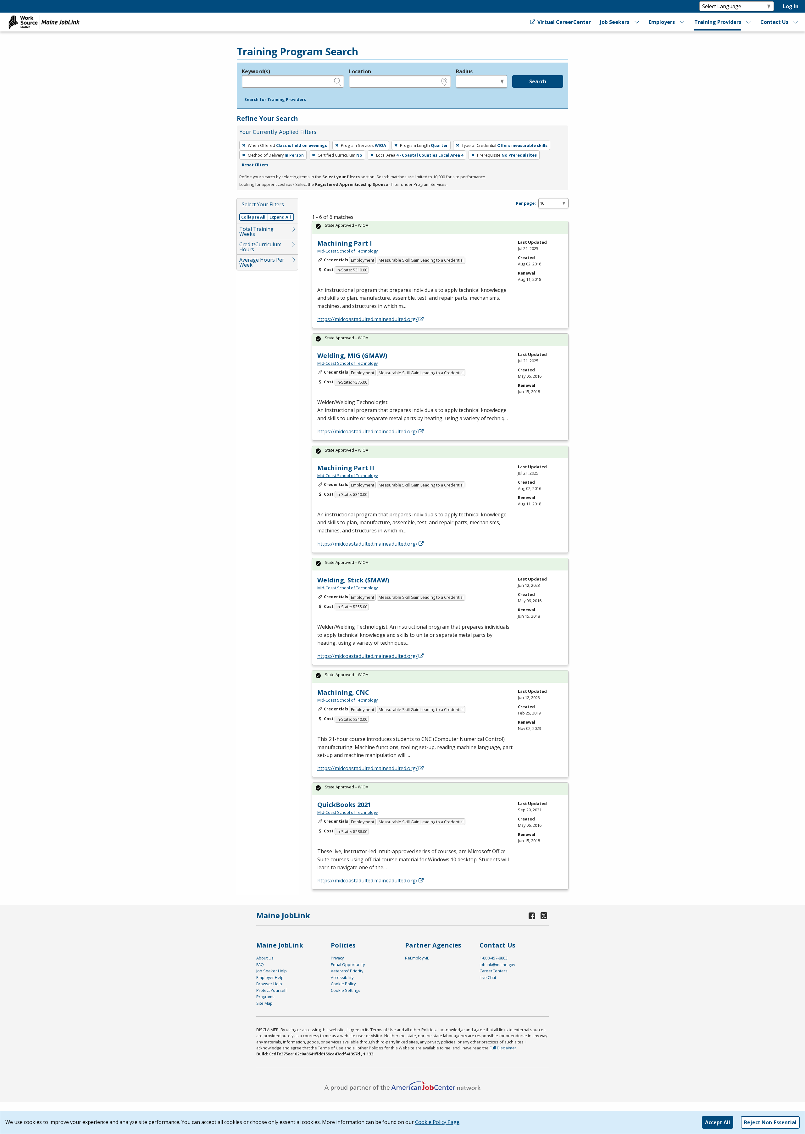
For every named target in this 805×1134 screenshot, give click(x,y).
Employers (662, 22)
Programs (265, 996)
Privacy (337, 958)
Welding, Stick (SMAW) (353, 580)
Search (537, 81)
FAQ (260, 964)
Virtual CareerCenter (563, 22)
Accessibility (342, 977)
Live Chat (488, 977)
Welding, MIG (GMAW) (352, 355)
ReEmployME (417, 958)
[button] (275, 99)
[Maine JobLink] (44, 22)
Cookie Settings (345, 990)
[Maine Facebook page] (532, 915)
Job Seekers (614, 22)
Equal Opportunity (348, 964)
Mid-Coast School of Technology (347, 251)
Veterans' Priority (347, 971)
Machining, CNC (343, 692)
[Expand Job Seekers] (637, 22)
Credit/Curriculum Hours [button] (260, 247)
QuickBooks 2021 (344, 804)
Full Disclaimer (503, 1048)
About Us (265, 958)
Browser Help (269, 984)
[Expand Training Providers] (749, 22)
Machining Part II (345, 468)
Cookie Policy (343, 984)
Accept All (717, 1122)
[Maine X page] (544, 915)
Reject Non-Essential (770, 1122)
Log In (790, 6)
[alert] (440, 227)
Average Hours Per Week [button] (261, 262)
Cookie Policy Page (437, 1122)
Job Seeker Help (271, 971)
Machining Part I (344, 243)
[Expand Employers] (682, 22)
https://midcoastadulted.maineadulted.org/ (367, 319)
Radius (464, 71)
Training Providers (717, 22)
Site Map (264, 1003)
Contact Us (774, 22)
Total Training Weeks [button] (256, 231)
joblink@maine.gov (497, 964)
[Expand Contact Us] (796, 22)
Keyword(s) (256, 71)
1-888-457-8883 (494, 958)
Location (360, 71)
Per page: (526, 203)
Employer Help (270, 977)
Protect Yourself (271, 990)
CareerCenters (494, 971)
